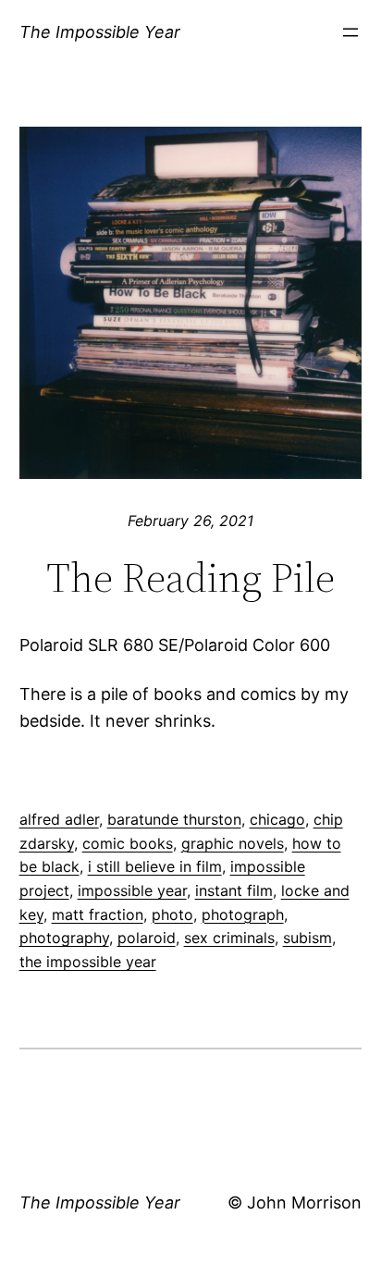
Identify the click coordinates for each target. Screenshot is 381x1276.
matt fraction (97, 914)
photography (64, 937)
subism (307, 937)
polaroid (146, 937)
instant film (234, 890)
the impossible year (87, 961)
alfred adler (59, 819)
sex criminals (229, 937)
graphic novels (232, 843)
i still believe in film (155, 866)
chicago (277, 819)
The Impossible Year (99, 32)
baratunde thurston (174, 819)
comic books (127, 843)
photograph (243, 914)
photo (172, 914)
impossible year (132, 890)
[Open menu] (350, 32)
